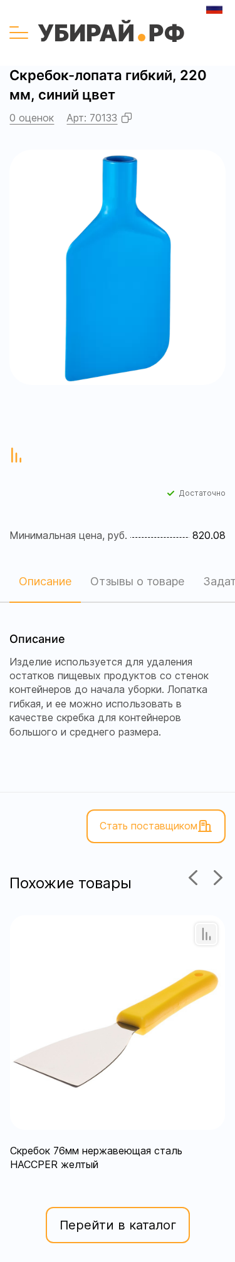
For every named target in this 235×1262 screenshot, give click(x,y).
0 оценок (31, 117)
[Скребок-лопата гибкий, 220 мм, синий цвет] (117, 267)
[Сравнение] (206, 934)
